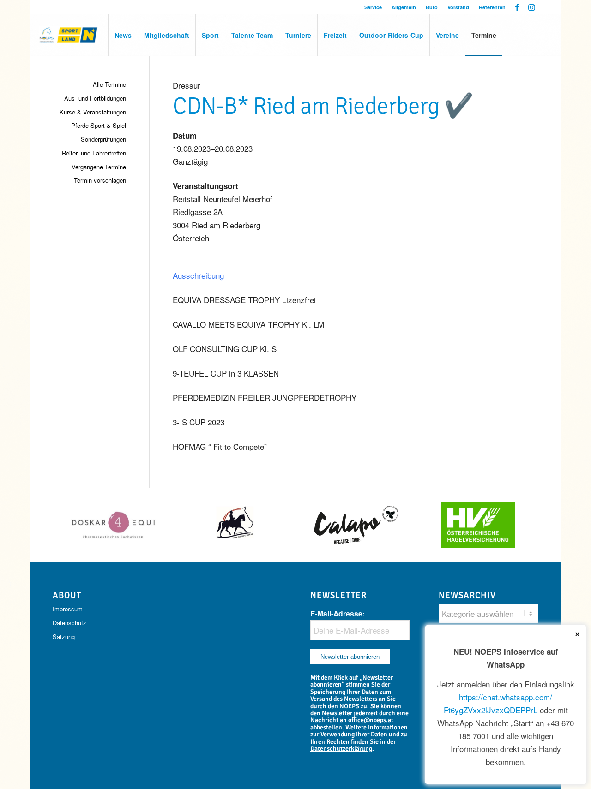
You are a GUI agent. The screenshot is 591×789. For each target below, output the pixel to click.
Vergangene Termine (99, 166)
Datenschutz (69, 622)
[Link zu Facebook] (517, 7)
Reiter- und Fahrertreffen (94, 153)
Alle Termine (109, 84)
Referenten (492, 7)
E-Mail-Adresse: (337, 613)
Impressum (68, 608)
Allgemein (404, 7)
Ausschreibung (198, 275)
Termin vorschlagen (100, 180)
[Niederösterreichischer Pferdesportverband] (69, 35)
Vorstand (458, 7)
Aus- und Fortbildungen (95, 98)
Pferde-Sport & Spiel (98, 125)
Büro (432, 7)
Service (373, 7)
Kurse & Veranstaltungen (93, 112)
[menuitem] (373, 7)
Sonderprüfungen (103, 139)
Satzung (64, 636)
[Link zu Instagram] (531, 7)
